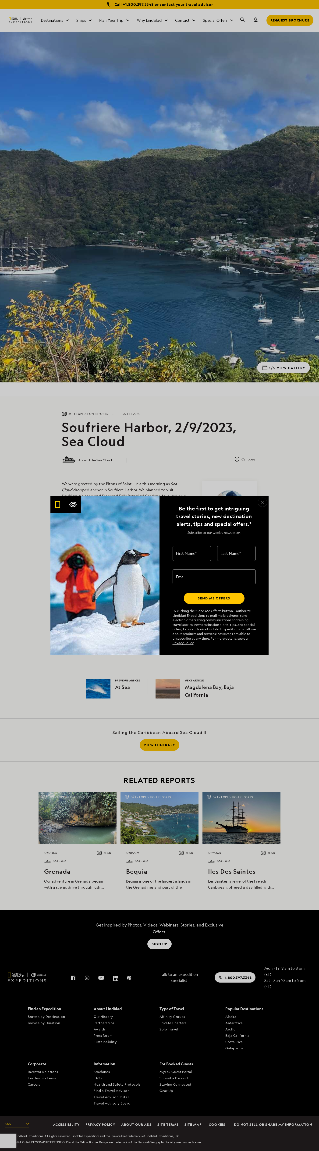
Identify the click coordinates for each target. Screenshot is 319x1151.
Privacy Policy (183, 643)
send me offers (214, 598)
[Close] (262, 502)
